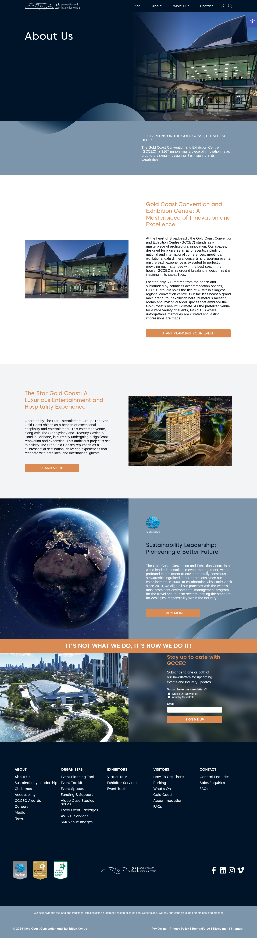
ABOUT (21, 769)
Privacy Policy (179, 928)
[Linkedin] (222, 870)
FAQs (157, 806)
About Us (22, 777)
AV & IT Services (74, 816)
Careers (21, 806)
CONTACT (208, 769)
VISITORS (161, 769)
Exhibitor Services (122, 782)
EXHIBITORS (117, 769)
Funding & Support (77, 794)
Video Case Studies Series (77, 802)
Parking (159, 782)
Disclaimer (220, 928)
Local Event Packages (79, 810)
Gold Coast (163, 794)
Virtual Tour (117, 777)
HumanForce (201, 928)
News (19, 818)
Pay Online (159, 928)
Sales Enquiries (212, 782)
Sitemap (237, 928)
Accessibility (25, 794)
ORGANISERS (72, 769)
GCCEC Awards (28, 800)
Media (20, 812)
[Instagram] (231, 870)
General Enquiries (214, 777)
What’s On (162, 788)
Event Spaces (72, 788)
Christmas (23, 788)
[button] (252, 22)
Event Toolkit (71, 782)
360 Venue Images (76, 822)
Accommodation (167, 800)
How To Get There (168, 777)
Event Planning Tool (77, 777)
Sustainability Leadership (36, 782)
